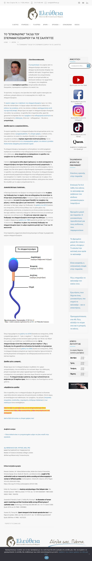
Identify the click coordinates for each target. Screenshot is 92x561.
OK (47, 558)
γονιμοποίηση (34, 65)
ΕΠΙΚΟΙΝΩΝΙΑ (67, 24)
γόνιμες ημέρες (35, 134)
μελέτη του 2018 (25, 334)
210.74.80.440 (38, 2)
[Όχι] (89, 554)
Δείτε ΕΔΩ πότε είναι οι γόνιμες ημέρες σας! (19, 418)
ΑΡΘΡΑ (45, 24)
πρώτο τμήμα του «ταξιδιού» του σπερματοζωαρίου (23, 103)
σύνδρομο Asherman (36, 400)
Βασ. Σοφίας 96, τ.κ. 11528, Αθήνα (18, 2)
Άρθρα (14, 42)
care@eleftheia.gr (53, 2)
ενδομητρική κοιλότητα (43, 115)
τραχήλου (27, 115)
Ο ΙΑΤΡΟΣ (15, 24)
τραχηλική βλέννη (21, 134)
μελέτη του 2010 (41, 205)
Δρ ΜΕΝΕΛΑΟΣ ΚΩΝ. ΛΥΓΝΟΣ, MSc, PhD (17, 448)
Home (6, 42)
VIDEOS (76, 24)
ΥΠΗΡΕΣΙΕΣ (25, 24)
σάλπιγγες (18, 118)
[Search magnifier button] (88, 65)
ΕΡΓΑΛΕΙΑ (55, 24)
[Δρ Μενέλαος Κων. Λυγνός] (46, 14)
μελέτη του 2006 (26, 348)
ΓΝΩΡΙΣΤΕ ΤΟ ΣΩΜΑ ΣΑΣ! (13, 523)
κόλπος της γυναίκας (11, 108)
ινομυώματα (24, 400)
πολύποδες (16, 400)
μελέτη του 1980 (24, 220)
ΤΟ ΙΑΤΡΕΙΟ (36, 24)
